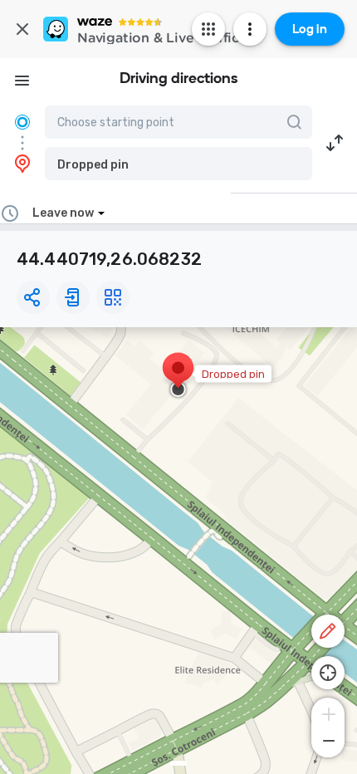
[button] (178, 163)
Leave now (63, 213)
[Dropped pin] (178, 376)
